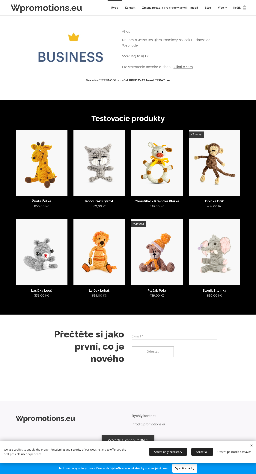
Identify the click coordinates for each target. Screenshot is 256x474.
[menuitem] (115, 7)
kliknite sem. (183, 67)
